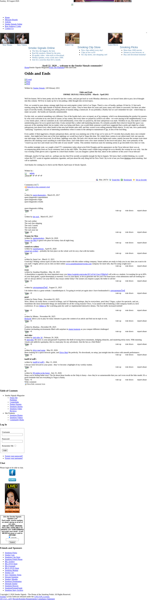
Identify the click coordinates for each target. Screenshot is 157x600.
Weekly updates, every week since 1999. (48, 58)
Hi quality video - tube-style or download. (48, 55)
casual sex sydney (31, 251)
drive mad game (39, 350)
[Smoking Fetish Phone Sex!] (12, 512)
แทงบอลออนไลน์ (40, 287)
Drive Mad (63, 352)
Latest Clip (69, 45)
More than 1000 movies (133, 50)
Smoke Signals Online (41, 48)
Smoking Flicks (129, 47)
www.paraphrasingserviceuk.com (79, 264)
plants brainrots (74, 329)
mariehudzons (38, 249)
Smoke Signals (39, 88)
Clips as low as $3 (88, 52)
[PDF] (27, 84)
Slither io (42, 306)
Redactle (28, 319)
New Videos (22, 45)
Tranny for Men (31, 240)
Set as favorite (141, 180)
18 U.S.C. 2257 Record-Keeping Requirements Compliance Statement (27, 599)
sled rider (30, 340)
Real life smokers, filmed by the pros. (46, 53)
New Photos (7, 45)
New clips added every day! (92, 50)
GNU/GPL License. (42, 597)
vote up (118, 210)
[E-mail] (28, 79)
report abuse (142, 210)
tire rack (36, 217)
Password (5, 439)
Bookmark (128, 180)
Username (6, 432)
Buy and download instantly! (135, 55)
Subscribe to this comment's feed (38, 187)
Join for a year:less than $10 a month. (46, 60)
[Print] (27, 82)
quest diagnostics (39, 195)
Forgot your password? (14, 456)
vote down (129, 210)
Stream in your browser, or (134, 52)
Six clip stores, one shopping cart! (94, 55)
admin (32, 173)
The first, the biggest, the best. (43, 51)
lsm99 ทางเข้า (39, 362)
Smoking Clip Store (89, 47)
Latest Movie (113, 45)
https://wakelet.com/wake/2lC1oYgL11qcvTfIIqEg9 (87, 274)
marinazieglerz (38, 238)
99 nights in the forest (41, 373)
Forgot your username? (14, 458)
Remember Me (7, 446)
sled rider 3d (37, 337)
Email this (116, 180)
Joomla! (3, 597)
